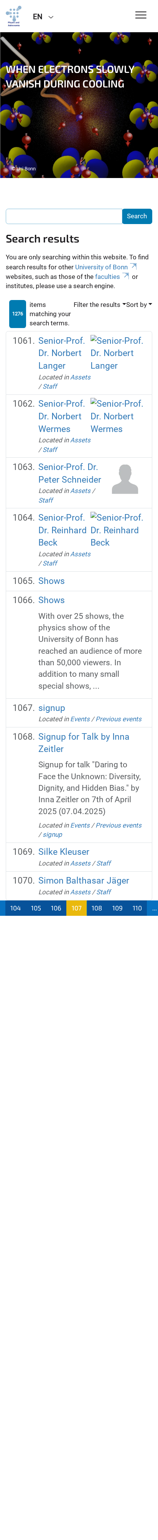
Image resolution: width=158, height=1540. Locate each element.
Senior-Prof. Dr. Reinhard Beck (62, 530)
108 (97, 908)
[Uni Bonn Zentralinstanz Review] (13, 16)
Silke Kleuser (63, 852)
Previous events (118, 719)
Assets (80, 377)
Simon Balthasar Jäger (83, 881)
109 (117, 908)
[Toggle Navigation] (140, 15)
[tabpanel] (79, 105)
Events (80, 719)
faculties (107, 276)
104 (15, 908)
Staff (50, 386)
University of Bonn (101, 267)
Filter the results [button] (97, 304)
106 (56, 908)
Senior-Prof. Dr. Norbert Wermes (61, 416)
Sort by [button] (136, 304)
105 (36, 908)
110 (137, 908)
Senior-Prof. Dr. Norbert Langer (61, 353)
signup (51, 708)
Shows (51, 581)
